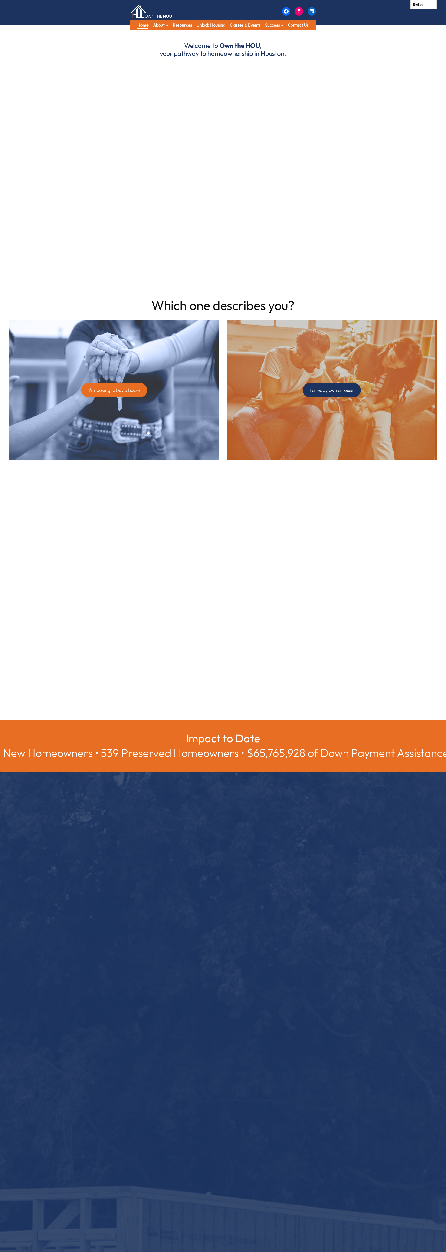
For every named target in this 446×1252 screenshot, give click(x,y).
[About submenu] (167, 25)
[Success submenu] (282, 25)
